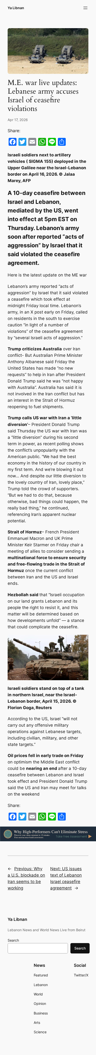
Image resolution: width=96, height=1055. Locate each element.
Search (13, 940)
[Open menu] (85, 8)
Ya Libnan (16, 8)
